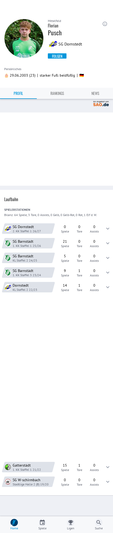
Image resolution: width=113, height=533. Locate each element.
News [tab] (95, 93)
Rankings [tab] (57, 93)
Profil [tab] (18, 93)
